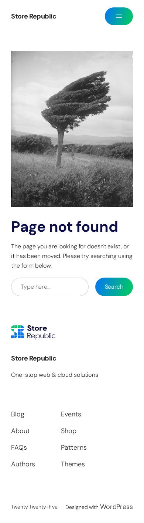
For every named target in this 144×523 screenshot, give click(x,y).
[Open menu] (119, 16)
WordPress (116, 506)
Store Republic (33, 16)
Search (114, 287)
